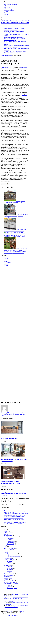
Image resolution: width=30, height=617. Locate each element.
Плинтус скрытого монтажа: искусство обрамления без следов (14, 39)
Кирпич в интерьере (9, 548)
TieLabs (22, 611)
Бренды (6, 5)
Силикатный (10, 544)
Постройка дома (8, 575)
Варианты (10, 549)
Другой (9, 539)
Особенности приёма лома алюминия (14, 253)
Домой (2, 55)
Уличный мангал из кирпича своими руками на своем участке (16, 597)
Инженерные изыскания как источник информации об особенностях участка (14, 235)
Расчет (9, 555)
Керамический (11, 541)
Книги (5, 8)
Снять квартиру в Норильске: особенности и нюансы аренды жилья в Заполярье (16, 522)
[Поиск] (1, 17)
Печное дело (7, 565)
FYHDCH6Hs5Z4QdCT (7, 67)
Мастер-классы (8, 558)
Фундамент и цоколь (9, 582)
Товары (6, 11)
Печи (8, 572)
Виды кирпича (8, 535)
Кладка (6, 552)
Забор (5, 546)
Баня (5, 529)
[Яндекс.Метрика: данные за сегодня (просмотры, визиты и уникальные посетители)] (13, 615)
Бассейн (6, 531)
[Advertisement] (15, 334)
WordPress (9, 611)
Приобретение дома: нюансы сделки (14, 37)
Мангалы (9, 571)
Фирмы (6, 14)
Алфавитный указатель (10, 4)
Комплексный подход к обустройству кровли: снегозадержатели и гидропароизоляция (16, 514)
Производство (8, 578)
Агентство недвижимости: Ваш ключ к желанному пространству (14, 29)
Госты (8, 585)
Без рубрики (8, 55)
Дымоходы (10, 568)
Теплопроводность (12, 588)
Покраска (9, 562)
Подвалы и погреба (9, 573)
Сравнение (10, 586)
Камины (9, 569)
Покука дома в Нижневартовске (12, 52)
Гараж (5, 545)
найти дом (24, 95)
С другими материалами (13, 556)
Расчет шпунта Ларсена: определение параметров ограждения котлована (14, 517)
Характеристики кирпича (11, 583)
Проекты (6, 576)
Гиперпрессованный (12, 536)
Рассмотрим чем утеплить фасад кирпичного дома (14, 201)
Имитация (10, 551)
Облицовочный (11, 542)
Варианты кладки (12, 554)
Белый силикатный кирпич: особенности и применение (15, 230)
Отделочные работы (9, 559)
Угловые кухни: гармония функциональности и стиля (10, 482)
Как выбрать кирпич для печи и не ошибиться (16, 606)
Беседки (6, 534)
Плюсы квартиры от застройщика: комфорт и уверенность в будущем (16, 46)
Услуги (6, 12)
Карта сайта (7, 7)
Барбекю (9, 566)
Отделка (9, 561)
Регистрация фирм (9, 10)
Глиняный (10, 538)
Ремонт (6, 579)
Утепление (10, 563)
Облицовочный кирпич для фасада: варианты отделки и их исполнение (16, 216)
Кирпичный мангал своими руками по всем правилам (15, 249)
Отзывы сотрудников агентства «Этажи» (15, 51)
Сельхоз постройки (9, 581)
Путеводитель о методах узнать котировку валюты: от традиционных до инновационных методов (16, 43)
